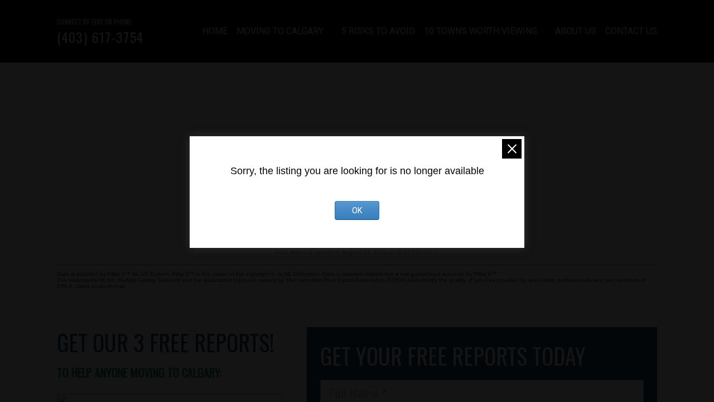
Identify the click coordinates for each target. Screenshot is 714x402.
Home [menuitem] (215, 31)
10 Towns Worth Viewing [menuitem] (480, 31)
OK (357, 210)
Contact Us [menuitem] (631, 31)
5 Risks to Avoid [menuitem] (378, 31)
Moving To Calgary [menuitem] (280, 31)
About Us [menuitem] (575, 31)
